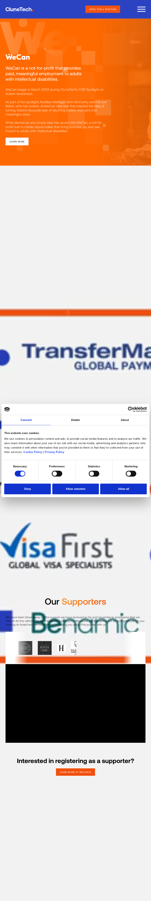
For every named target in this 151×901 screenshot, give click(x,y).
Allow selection (75, 488)
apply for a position (102, 9)
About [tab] (125, 419)
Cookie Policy (32, 452)
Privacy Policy (54, 452)
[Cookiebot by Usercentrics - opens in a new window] (131, 409)
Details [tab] (75, 419)
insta (94, 854)
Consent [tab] (26, 419)
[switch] (57, 474)
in (65, 854)
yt (74, 854)
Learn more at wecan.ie (75, 772)
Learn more (17, 141)
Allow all (123, 488)
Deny (27, 488)
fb (55, 854)
